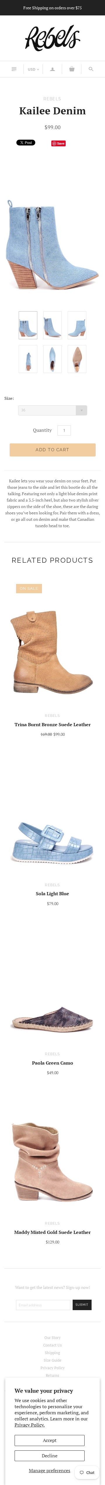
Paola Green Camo (52, 1063)
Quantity (42, 430)
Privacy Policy (53, 1367)
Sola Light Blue (52, 893)
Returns (52, 1375)
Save (60, 143)
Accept (50, 1440)
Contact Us (52, 1345)
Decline (49, 1455)
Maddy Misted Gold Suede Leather (52, 1232)
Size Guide (53, 1360)
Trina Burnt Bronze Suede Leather (53, 724)
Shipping (52, 1352)
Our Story (52, 1337)
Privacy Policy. (30, 1425)
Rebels (52, 716)
